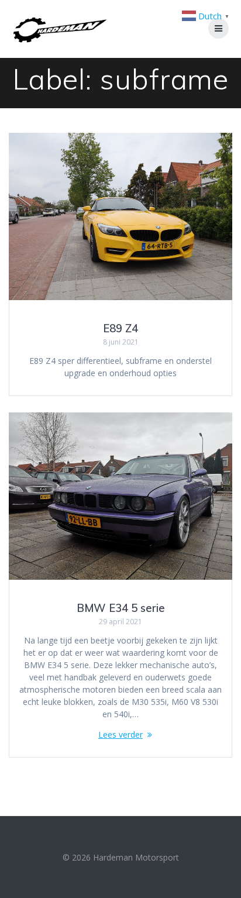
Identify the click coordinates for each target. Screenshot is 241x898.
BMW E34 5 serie (121, 608)
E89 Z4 (120, 328)
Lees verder (120, 734)
